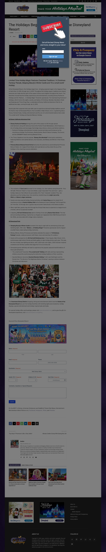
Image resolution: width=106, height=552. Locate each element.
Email (43, 48)
